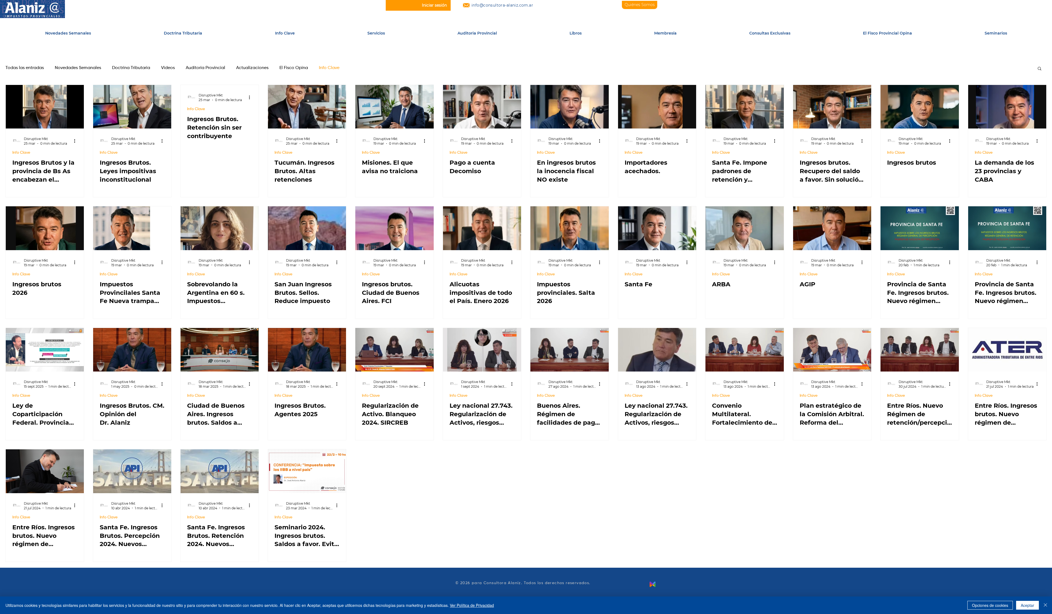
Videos (168, 68)
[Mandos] (653, 584)
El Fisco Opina (293, 68)
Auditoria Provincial (205, 68)
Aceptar (1027, 605)
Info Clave (329, 68)
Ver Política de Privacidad (472, 605)
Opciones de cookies (990, 605)
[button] (376, 33)
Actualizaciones (252, 68)
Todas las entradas (24, 68)
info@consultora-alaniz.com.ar (502, 5)
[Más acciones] (76, 141)
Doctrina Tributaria (131, 68)
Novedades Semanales (78, 68)
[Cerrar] (1045, 605)
